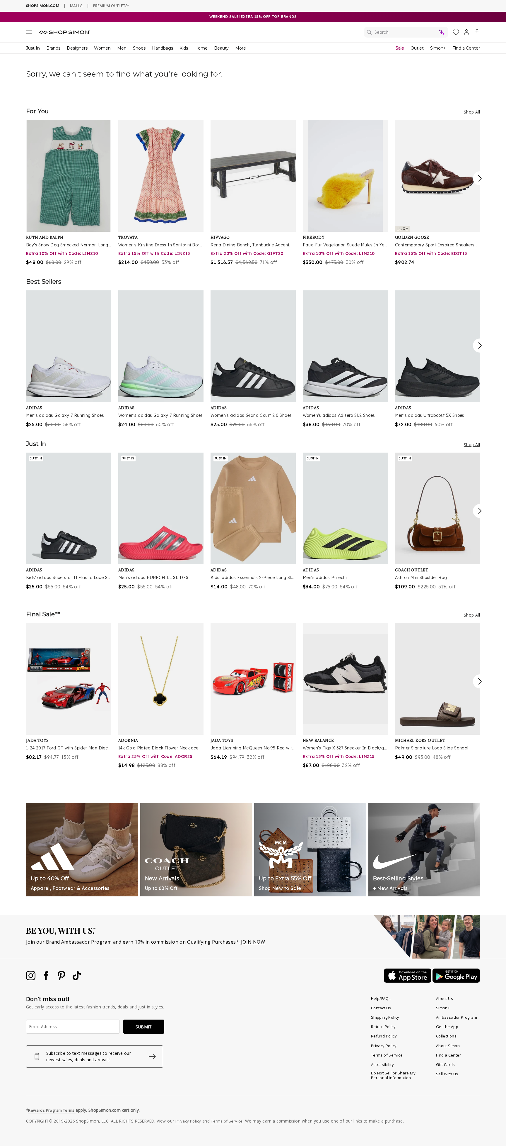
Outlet (417, 48)
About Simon (448, 1045)
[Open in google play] (456, 981)
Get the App (447, 1026)
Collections (446, 1036)
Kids (184, 48)
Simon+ (438, 48)
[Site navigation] (29, 33)
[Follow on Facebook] (46, 978)
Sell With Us (447, 1073)
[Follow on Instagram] (31, 978)
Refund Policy (384, 1036)
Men (121, 48)
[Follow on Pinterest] (62, 978)
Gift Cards (445, 1064)
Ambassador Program (456, 1017)
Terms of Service (387, 1055)
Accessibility (382, 1064)
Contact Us (381, 1007)
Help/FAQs (381, 998)
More (240, 48)
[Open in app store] (408, 981)
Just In (33, 48)
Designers (77, 48)
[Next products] (480, 178)
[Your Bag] (477, 33)
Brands (53, 48)
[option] (69, 193)
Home (201, 48)
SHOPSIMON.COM (42, 6)
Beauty (221, 48)
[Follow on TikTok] (76, 978)
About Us (444, 998)
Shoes (139, 48)
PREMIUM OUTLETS (111, 5)
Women (102, 48)
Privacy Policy (384, 1045)
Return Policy (383, 1026)
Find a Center (466, 48)
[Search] (406, 32)
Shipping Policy (385, 1017)
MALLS (76, 5)
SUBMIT (144, 1027)
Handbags (162, 48)
